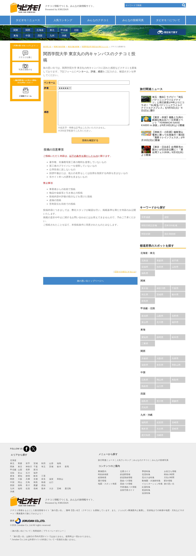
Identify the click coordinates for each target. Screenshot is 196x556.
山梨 (20, 469)
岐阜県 (175, 337)
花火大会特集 (148, 477)
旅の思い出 (47, 46)
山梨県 (160, 316)
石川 (28, 473)
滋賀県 (144, 365)
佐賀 (28, 488)
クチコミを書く (25, 57)
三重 (43, 476)
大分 (51, 488)
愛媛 (36, 485)
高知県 (144, 407)
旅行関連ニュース (106, 460)
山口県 (160, 386)
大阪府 (160, 358)
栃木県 (175, 294)
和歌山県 (176, 365)
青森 (20, 463)
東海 (15, 35)
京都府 (144, 358)
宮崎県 (175, 428)
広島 (28, 482)
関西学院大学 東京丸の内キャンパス (95, 46)
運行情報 (102, 481)
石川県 (160, 322)
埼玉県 (144, 294)
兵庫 (28, 479)
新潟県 (144, 316)
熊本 (43, 488)
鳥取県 (175, 379)
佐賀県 (160, 422)
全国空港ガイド (127, 490)
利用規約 (37, 531)
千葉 (36, 466)
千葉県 (175, 288)
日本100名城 (170, 225)
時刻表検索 (103, 474)
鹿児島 (68, 488)
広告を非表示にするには (125, 272)
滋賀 (51, 479)
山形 (51, 463)
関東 (15, 30)
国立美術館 (170, 234)
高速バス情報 (126, 484)
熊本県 (144, 428)
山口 (51, 482)
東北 (52, 30)
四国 (40, 35)
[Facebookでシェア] (26, 449)
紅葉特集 (146, 487)
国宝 (166, 217)
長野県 (175, 316)
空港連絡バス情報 (128, 487)
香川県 (160, 401)
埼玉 (43, 466)
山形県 (175, 267)
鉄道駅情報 (125, 474)
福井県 (175, 322)
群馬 (67, 466)
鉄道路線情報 (126, 477)
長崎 (36, 488)
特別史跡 (145, 234)
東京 (20, 466)
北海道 (40, 30)
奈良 (43, 479)
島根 (43, 482)
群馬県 (144, 301)
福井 (36, 473)
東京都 (144, 288)
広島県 (144, 379)
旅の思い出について (21, 531)
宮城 (36, 463)
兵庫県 (175, 358)
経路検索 (102, 477)
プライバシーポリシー (53, 531)
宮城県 (144, 267)
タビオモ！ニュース (28, 20)
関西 (28, 30)
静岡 (28, 476)
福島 (59, 463)
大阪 (20, 479)
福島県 (144, 273)
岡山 (20, 482)
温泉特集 (146, 493)
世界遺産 (145, 217)
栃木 (59, 466)
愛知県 (144, 337)
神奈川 (29, 466)
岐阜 (36, 476)
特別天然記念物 (149, 225)
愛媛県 (175, 401)
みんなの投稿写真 (133, 20)
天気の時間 (169, 477)
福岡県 (144, 422)
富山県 (144, 322)
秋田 (43, 463)
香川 (28, 485)
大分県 (160, 428)
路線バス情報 (126, 481)
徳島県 (144, 401)
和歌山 (60, 479)
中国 (28, 35)
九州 (52, 35)
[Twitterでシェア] (33, 449)
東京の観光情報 (73, 46)
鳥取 (36, 482)
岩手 (28, 463)
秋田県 (160, 267)
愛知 (20, 476)
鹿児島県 (145, 435)
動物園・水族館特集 (151, 481)
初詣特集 (146, 490)
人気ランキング (63, 20)
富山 (20, 473)
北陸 (76, 30)
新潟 (36, 469)
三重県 (144, 343)
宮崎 (59, 488)
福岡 (20, 488)
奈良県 (160, 365)
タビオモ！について (168, 20)
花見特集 (146, 474)
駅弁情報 (168, 481)
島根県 (144, 386)
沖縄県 (160, 435)
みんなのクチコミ (98, 20)
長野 (28, 469)
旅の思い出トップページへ (90, 281)
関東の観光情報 (59, 46)
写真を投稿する (25, 69)
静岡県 (160, 337)
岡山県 (160, 379)
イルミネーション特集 (152, 484)
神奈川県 (161, 288)
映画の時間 (169, 474)
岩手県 (175, 260)
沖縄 (64, 35)
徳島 (20, 485)
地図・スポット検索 (107, 484)
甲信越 (64, 30)
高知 (43, 485)
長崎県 (175, 422)
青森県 (160, 260)
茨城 (51, 466)
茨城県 (160, 294)
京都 (36, 479)
